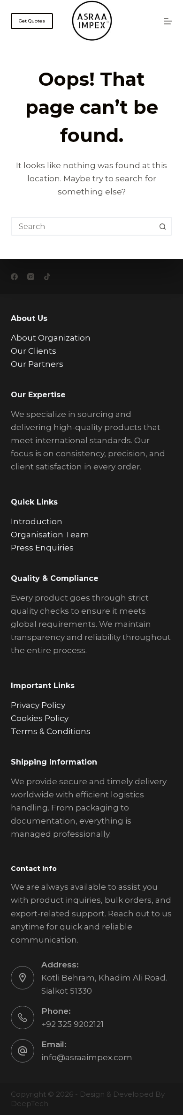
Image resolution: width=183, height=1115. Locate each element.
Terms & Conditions (51, 731)
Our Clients (33, 351)
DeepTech (29, 1103)
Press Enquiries (42, 547)
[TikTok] (47, 276)
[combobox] (83, 226)
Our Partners (37, 364)
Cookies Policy (40, 718)
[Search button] (162, 226)
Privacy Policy (38, 705)
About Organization (51, 337)
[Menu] (168, 21)
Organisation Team (50, 534)
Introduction (36, 521)
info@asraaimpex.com (86, 1057)
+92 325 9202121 (72, 1024)
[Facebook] (14, 276)
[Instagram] (30, 276)
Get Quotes (32, 21)
